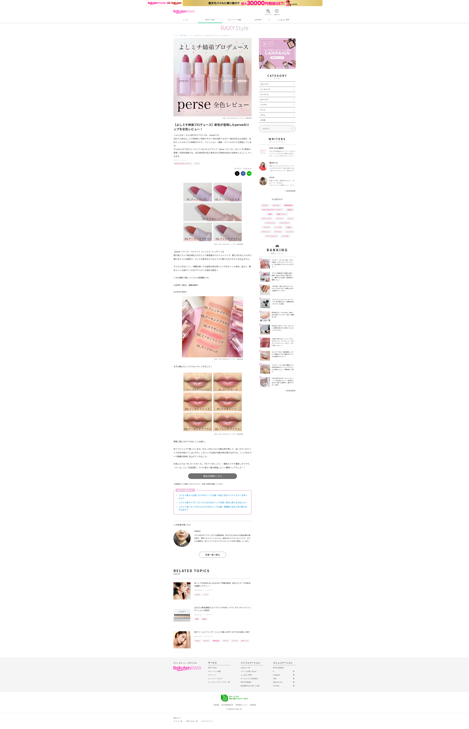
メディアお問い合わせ (248, 671)
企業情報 (216, 705)
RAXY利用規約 (246, 682)
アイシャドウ (266, 218)
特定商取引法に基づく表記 (250, 686)
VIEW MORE (290, 191)
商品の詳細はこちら (212, 475)
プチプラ (225, 641)
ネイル (262, 110)
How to (197, 594)
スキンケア (264, 84)
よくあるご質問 (283, 20)
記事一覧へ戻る (212, 554)
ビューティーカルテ (215, 679)
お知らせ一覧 (245, 668)
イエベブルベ (284, 223)
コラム (262, 115)
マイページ (212, 675)
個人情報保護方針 (227, 705)
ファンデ (289, 232)
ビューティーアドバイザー (217, 682)
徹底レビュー (281, 214)
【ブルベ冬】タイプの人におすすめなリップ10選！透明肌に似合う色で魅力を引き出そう (213, 508)
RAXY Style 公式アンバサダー (183, 163)
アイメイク (264, 94)
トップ (185, 20)
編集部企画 (216, 641)
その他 (262, 120)
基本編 (290, 210)
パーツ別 (278, 227)
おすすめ (206, 641)
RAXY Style (210, 20)
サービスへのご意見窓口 (249, 679)
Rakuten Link (277, 682)
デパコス (234, 641)
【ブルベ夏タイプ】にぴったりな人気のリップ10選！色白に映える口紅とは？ (213, 502)
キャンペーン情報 (234, 20)
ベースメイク (183, 160)
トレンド (279, 218)
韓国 (197, 619)
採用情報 (253, 705)
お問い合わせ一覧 (192, 721)
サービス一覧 (177, 721)
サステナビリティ (207, 721)
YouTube (276, 686)
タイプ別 (285, 236)
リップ (197, 163)
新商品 (204, 619)
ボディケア (264, 99)
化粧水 (289, 227)
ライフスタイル (271, 236)
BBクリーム (245, 641)
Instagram (276, 675)
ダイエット (265, 232)
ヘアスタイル (270, 223)
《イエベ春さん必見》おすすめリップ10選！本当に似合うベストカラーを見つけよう (213, 497)
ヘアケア (263, 104)
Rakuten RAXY (184, 12)
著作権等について (241, 705)
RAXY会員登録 (278, 668)
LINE (275, 679)
